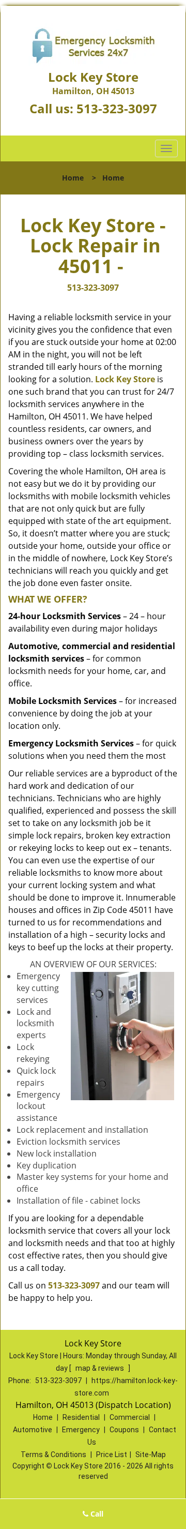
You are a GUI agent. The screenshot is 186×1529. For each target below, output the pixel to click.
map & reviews (100, 1368)
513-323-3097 (116, 108)
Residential (81, 1417)
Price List (111, 1454)
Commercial (130, 1417)
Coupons (124, 1430)
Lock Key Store (125, 379)
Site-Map (150, 1454)
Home (73, 178)
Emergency (81, 1430)
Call (95, 1514)
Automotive (32, 1430)
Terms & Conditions (53, 1454)
